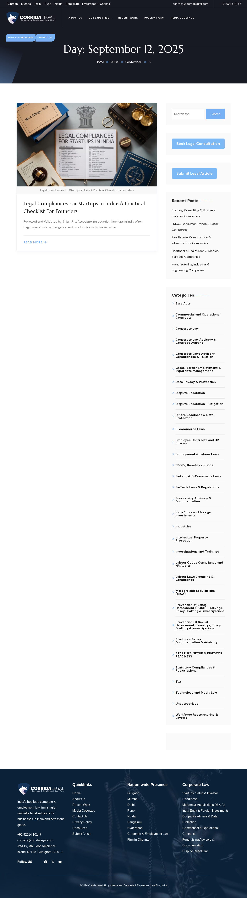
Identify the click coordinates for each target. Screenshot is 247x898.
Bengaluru (72, 4)
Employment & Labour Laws (197, 454)
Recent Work (128, 17)
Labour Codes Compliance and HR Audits (199, 564)
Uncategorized (187, 704)
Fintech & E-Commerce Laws (198, 476)
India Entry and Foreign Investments (193, 513)
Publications (154, 17)
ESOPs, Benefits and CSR (194, 465)
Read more (33, 242)
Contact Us (80, 816)
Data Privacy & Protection (196, 382)
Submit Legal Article (194, 173)
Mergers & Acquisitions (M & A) (203, 804)
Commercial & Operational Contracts (200, 830)
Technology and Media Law (196, 693)
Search (215, 114)
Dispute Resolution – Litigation (199, 404)
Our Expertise (99, 17)
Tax (178, 681)
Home (76, 793)
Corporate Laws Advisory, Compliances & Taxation (195, 355)
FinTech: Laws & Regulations (197, 487)
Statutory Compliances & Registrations (195, 669)
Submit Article (81, 833)
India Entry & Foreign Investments (205, 810)
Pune (48, 4)
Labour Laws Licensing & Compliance (195, 578)
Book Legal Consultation (198, 143)
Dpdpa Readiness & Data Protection (199, 819)
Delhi (38, 4)
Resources (79, 828)
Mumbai (26, 4)
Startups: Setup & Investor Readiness (200, 796)
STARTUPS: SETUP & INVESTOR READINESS (199, 654)
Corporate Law (187, 329)
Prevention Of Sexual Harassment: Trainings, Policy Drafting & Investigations (198, 625)
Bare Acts (183, 303)
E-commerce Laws (190, 429)
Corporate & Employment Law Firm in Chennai (147, 836)
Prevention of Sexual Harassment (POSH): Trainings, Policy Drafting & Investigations (200, 608)
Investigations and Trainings (197, 551)
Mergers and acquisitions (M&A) (195, 592)
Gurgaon (12, 4)
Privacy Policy (82, 822)
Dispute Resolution (190, 393)
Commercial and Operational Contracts (198, 316)
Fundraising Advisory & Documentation (193, 499)
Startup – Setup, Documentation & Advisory (197, 640)
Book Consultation (21, 37)
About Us (75, 17)
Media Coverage (182, 17)
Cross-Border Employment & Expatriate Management (198, 369)
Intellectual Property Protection (192, 539)
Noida (58, 4)
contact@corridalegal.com (190, 4)
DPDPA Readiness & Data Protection (194, 416)
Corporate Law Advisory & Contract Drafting (196, 341)
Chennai (105, 4)
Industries (183, 526)
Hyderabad (89, 4)
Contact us (45, 37)
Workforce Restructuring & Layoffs (197, 716)
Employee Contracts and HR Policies (197, 441)
